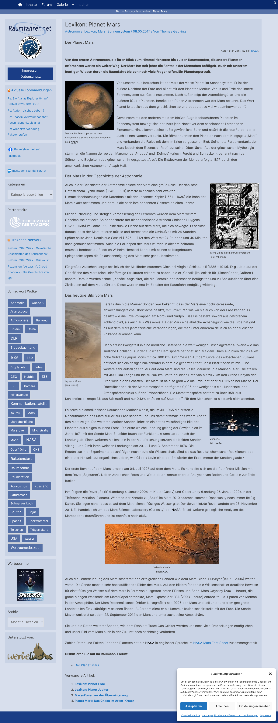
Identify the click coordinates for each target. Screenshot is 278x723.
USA (14, 538)
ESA (15, 357)
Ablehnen (222, 706)
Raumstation (20, 477)
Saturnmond (18, 495)
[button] (270, 674)
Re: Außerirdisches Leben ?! (26, 110)
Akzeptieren (193, 706)
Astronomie (73, 31)
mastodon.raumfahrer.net (29, 170)
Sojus (32, 512)
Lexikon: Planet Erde (90, 684)
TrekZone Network (26, 240)
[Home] (20, 4)
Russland (41, 486)
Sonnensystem (118, 31)
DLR (14, 338)
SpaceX (15, 521)
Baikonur (42, 320)
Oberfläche (18, 449)
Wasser (29, 538)
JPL (13, 386)
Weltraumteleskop (25, 548)
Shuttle (16, 512)
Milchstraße (40, 430)
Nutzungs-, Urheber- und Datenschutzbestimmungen (230, 715)
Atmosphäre (19, 320)
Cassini (15, 329)
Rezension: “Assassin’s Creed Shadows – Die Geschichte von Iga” (28, 272)
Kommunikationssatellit (29, 404)
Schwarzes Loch (21, 503)
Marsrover (17, 430)
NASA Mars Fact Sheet (210, 643)
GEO (14, 377)
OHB (36, 449)
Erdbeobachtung (23, 347)
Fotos (38, 367)
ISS (45, 376)
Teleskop (16, 529)
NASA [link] (74, 141)
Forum (47, 5)
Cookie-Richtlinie (190, 715)
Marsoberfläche (21, 422)
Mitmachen (80, 5)
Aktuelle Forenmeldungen (31, 90)
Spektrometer (38, 521)
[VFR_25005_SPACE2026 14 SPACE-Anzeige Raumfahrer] (30, 585)
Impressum (265, 715)
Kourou (15, 413)
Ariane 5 (38, 303)
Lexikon (90, 31)
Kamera (29, 386)
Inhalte (31, 5)
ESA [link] (176, 597)
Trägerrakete (39, 529)
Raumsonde (20, 468)
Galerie (62, 5)
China (32, 329)
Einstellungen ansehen (254, 706)
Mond (14, 440)
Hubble (29, 377)
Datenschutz (30, 76)
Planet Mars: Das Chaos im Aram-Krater (104, 701)
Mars (31, 413)
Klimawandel (19, 394)
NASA (31, 440)
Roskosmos (18, 486)
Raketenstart (21, 459)
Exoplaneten (18, 367)
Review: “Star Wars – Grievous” (28, 260)
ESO (30, 358)
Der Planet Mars (87, 665)
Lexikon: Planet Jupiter (92, 689)
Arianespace (19, 311)
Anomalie (18, 303)
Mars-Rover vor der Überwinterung (101, 695)
